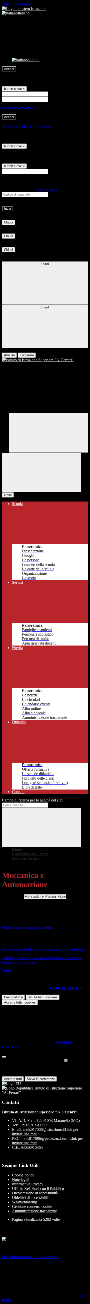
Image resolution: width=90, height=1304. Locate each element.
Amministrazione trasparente (34, 1211)
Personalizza (13, 997)
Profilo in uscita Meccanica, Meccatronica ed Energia (44, 949)
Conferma (27, 355)
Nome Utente (59, 94)
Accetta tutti (20, 1002)
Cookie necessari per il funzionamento (32, 1060)
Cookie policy (23, 1175)
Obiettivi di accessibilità (31, 1197)
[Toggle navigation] (41, 472)
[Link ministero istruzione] (24, 8)
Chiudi (8, 222)
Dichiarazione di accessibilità (35, 1193)
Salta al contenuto (16, 4)
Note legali (20, 1179)
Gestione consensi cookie (32, 1206)
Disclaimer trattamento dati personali (31, 1257)
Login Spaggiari (47, 190)
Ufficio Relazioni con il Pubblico (38, 1188)
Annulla (9, 355)
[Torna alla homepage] (45, 360)
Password (56, 99)
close (8, 495)
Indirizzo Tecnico (26, 858)
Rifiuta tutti (43, 997)
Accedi (9, 69)
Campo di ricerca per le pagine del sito (32, 800)
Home (17, 849)
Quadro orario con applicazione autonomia (35, 927)
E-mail (54, 171)
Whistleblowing (24, 1202)
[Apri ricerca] (48, 433)
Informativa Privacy (27, 1184)
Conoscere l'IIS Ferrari (30, 854)
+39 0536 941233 (33, 1125)
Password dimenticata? (20, 108)
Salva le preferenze (41, 1079)
